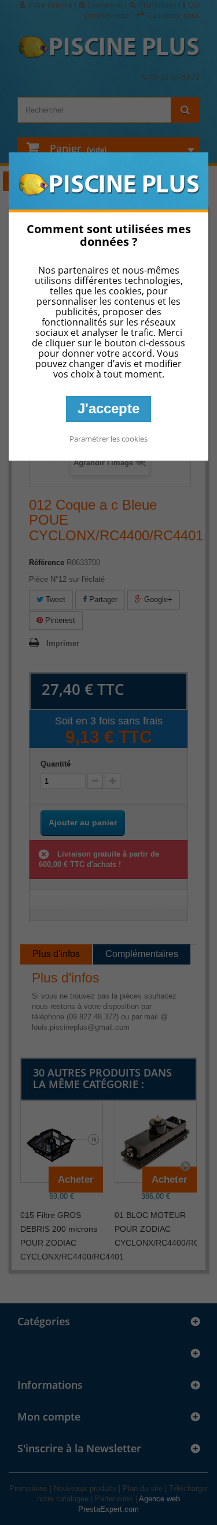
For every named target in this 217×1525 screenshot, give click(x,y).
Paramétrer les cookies (108, 438)
